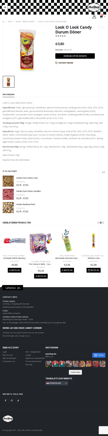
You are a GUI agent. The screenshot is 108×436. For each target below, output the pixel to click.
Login (5, 352)
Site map (29, 364)
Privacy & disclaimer (33, 361)
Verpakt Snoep (24, 256)
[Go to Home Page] (3, 21)
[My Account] (94, 16)
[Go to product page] (8, 181)
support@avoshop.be (11, 313)
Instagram (11, 400)
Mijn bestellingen (9, 358)
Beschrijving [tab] (8, 94)
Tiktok (18, 400)
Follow (100, 355)
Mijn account (8, 355)
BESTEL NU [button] (95, 270)
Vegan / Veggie (12, 256)
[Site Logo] (96, 7)
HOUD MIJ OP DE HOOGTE (75, 56)
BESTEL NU (15, 270)
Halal (5, 256)
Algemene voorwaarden (35, 358)
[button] (5, 7)
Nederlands (55, 383)
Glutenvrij (35, 262)
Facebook (5, 400)
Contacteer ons (9, 361)
